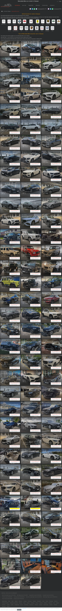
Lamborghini (48, 24)
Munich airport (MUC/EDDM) (7, 598)
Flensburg (51, 601)
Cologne (25, 601)
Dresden (34, 601)
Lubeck (12, 604)
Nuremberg (26, 604)
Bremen (16, 601)
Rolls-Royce (37, 30)
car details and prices (14, 54)
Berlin (9, 601)
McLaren (9, 30)
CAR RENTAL (17, 5)
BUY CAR (24, 5)
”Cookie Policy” (24, 608)
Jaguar (43, 24)
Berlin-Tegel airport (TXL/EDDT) (22, 595)
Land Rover (53, 24)
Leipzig (8, 604)
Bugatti (24, 24)
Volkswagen (47, 30)
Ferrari (37, 24)
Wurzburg (3, 606)
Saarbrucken (46, 604)
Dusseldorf (39, 601)
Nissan (26, 30)
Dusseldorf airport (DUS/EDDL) (48, 595)
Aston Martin (4, 24)
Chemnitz (20, 601)
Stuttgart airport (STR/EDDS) (19, 598)
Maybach (58, 24)
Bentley (14, 24)
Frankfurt (55, 601)
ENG (60, 1)
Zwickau (8, 606)
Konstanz (3, 604)
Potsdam (36, 604)
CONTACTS (52, 5)
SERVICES (38, 5)
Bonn (13, 601)
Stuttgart (55, 604)
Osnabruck (31, 604)
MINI (21, 30)
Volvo (52, 30)
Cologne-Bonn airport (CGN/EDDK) (35, 595)
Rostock (40, 604)
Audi (9, 24)
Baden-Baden (4, 601)
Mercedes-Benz (15, 30)
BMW (19, 24)
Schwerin (51, 604)
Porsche (31, 30)
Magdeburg (17, 604)
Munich (21, 604)
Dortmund (29, 601)
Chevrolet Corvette (31, 24)
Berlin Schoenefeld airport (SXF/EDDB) (9, 595)
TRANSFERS (30, 5)
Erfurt (43, 601)
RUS (58, 1)
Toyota (42, 30)
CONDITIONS (45, 5)
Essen (47, 601)
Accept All (19, 609)
